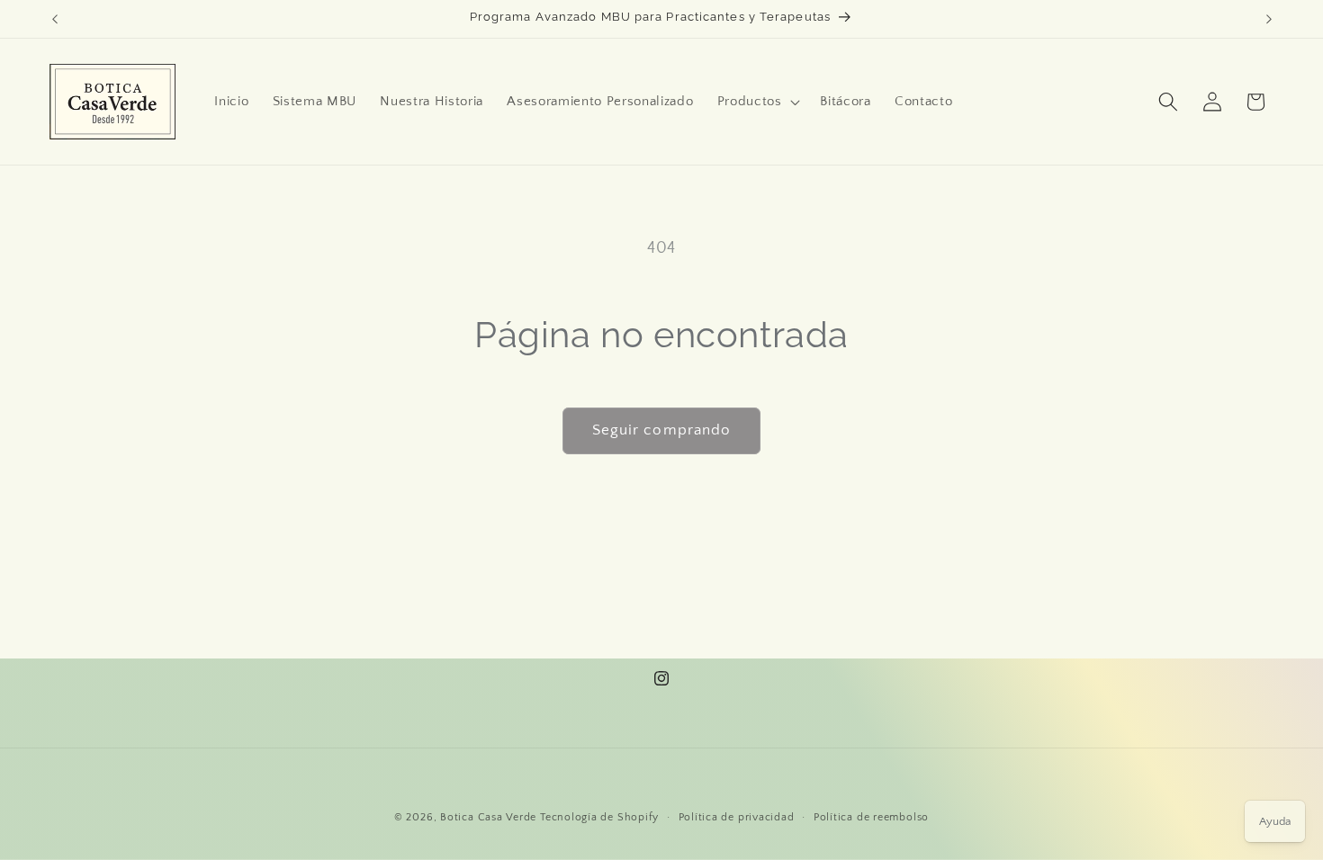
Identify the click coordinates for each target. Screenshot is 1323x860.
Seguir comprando (662, 430)
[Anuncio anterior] (55, 19)
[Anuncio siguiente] (1269, 19)
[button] (756, 101)
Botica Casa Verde (488, 817)
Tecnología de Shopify (599, 817)
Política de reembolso (871, 817)
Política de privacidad (737, 817)
